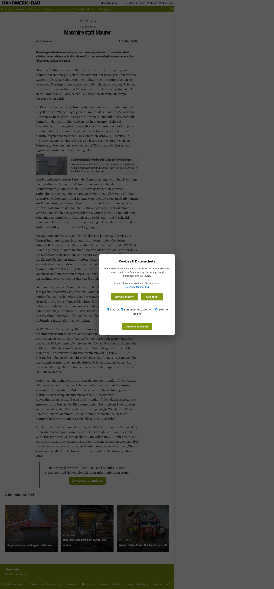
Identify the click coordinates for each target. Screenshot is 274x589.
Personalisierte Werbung (139, 309)
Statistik (114, 309)
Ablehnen (152, 296)
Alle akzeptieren (124, 296)
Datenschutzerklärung (137, 286)
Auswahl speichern (137, 326)
